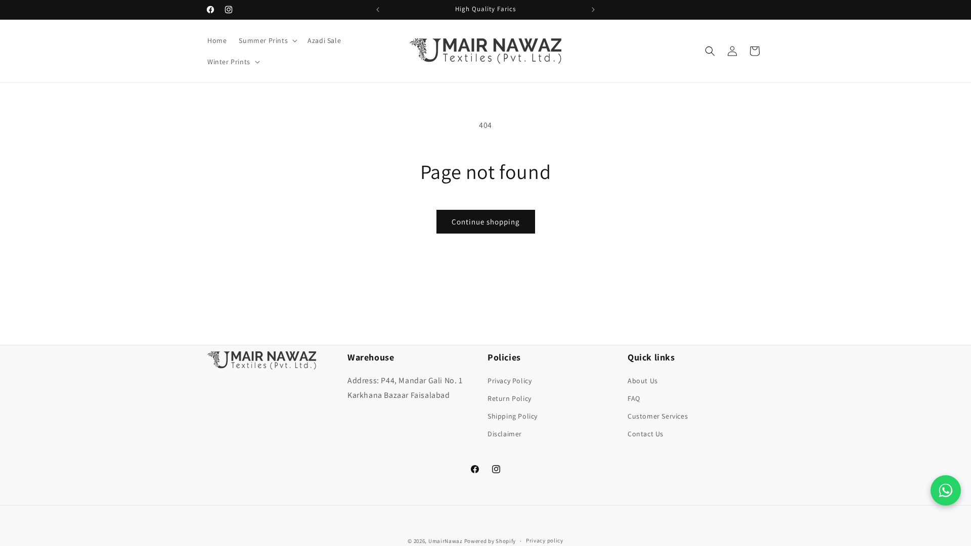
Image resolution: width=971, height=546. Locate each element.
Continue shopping (486, 221)
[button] (267, 40)
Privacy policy (544, 540)
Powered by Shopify (490, 540)
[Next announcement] (593, 9)
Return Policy (510, 398)
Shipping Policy (513, 416)
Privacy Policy (510, 380)
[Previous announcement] (378, 9)
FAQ (634, 398)
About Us (643, 380)
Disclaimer (505, 433)
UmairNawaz (445, 540)
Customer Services (658, 416)
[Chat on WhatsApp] (946, 490)
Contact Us (646, 433)
